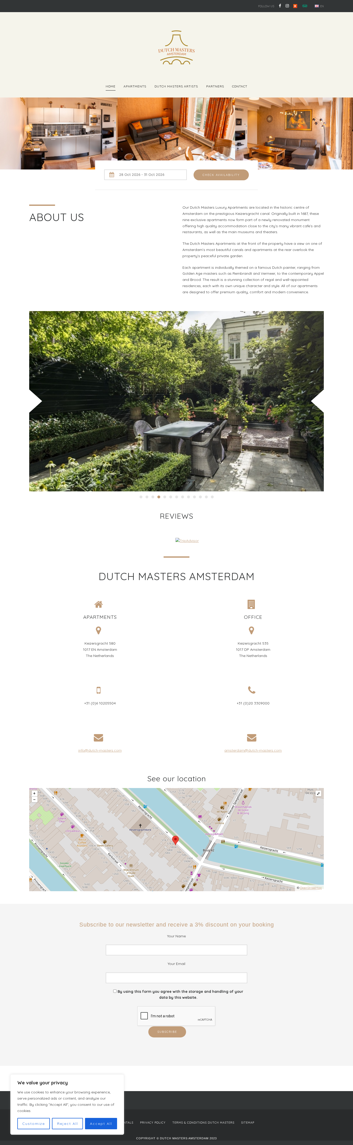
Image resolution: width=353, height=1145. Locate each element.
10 (194, 497)
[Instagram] (287, 6)
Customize (33, 1123)
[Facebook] (280, 6)
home (111, 86)
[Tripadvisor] (304, 6)
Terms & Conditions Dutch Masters (203, 1122)
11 (200, 497)
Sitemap (247, 1122)
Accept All (101, 1123)
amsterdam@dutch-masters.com (253, 750)
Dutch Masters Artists (176, 86)
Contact (239, 86)
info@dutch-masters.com (100, 750)
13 (212, 497)
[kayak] (295, 6)
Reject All (67, 1123)
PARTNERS (215, 86)
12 (206, 497)
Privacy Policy (153, 1122)
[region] (67, 1104)
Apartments (135, 86)
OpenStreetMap (311, 888)
